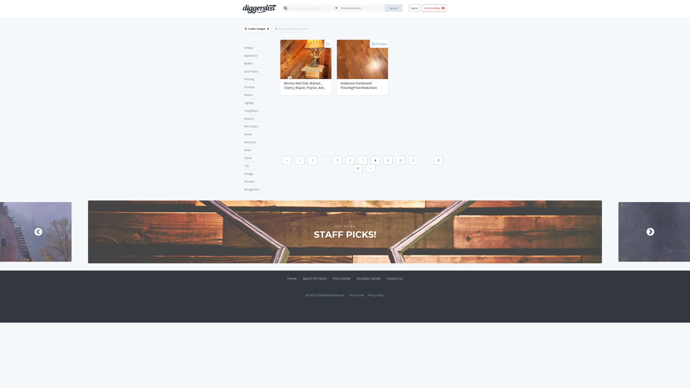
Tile (246, 166)
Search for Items (314, 278)
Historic (248, 95)
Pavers (248, 134)
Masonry (249, 118)
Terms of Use (356, 295)
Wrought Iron (251, 189)
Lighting (248, 103)
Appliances (250, 55)
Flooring (249, 79)
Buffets (248, 63)
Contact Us (395, 278)
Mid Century (251, 126)
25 (438, 160)
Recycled (250, 142)
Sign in (414, 8)
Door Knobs (251, 71)
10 (400, 160)
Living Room (251, 110)
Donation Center (369, 278)
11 (413, 160)
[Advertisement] (362, 127)
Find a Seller (342, 278)
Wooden (249, 181)
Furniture (249, 87)
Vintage (248, 173)
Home (291, 278)
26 (357, 168)
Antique (248, 47)
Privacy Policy (376, 295)
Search (393, 8)
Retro (247, 150)
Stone (248, 158)
